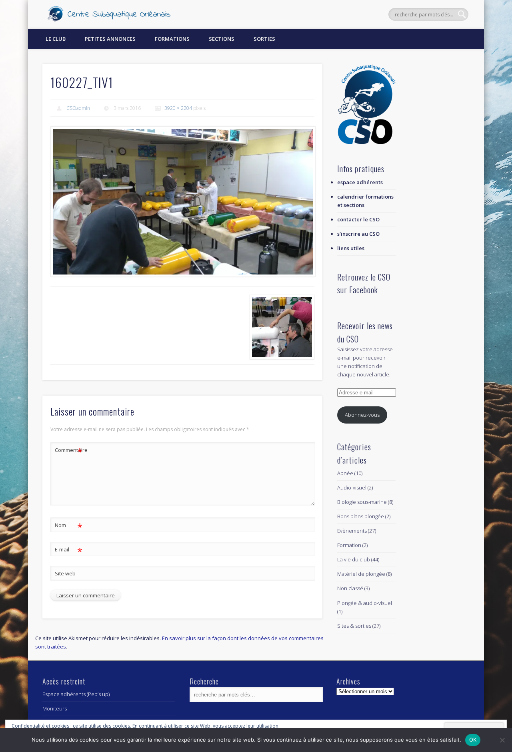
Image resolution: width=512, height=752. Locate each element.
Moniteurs (54, 708)
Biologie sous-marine (362, 501)
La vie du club (353, 559)
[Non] (502, 740)
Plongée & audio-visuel (364, 603)
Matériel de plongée (361, 573)
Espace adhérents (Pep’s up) (76, 694)
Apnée (345, 473)
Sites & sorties (354, 625)
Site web (65, 573)
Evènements (352, 530)
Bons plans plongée (360, 516)
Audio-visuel (351, 487)
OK (473, 739)
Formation (349, 545)
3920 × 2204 (178, 108)
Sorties (264, 38)
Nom (68, 526)
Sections (221, 38)
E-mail (68, 551)
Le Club (56, 38)
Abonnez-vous (362, 414)
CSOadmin (78, 108)
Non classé (350, 588)
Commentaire (69, 451)
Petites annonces (110, 38)
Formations (172, 38)
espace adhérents (360, 182)
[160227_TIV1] (182, 201)
